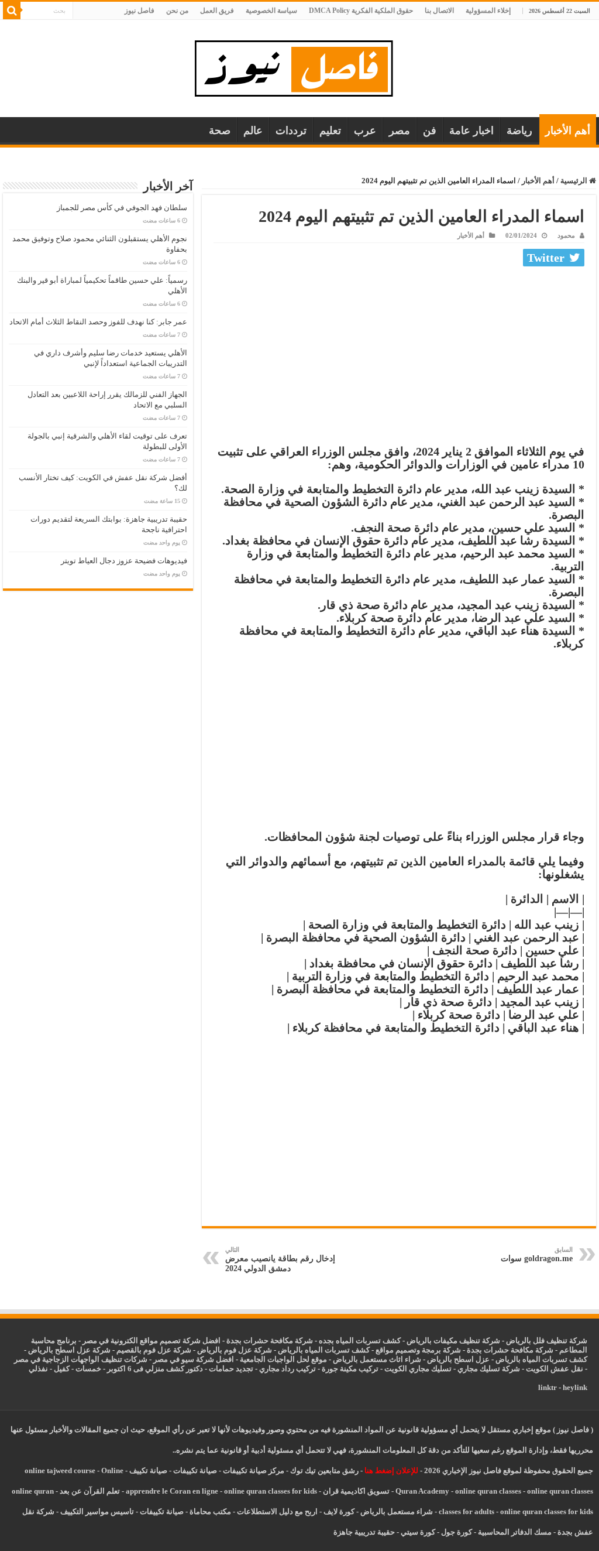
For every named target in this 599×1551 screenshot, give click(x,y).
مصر (399, 130)
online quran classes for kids (270, 1491)
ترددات (291, 130)
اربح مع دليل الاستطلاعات (277, 1511)
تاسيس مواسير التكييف (97, 1511)
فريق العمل (217, 10)
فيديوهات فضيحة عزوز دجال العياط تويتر (124, 560)
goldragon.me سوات (537, 1254)
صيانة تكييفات (195, 1470)
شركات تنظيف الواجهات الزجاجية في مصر (80, 1359)
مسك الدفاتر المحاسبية (515, 1532)
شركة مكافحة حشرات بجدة (510, 1349)
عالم (253, 130)
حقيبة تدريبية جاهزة (364, 1532)
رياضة (519, 130)
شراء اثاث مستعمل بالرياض (377, 1359)
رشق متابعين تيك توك (324, 1470)
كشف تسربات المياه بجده (360, 1340)
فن (429, 130)
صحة (219, 130)
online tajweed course (60, 1470)
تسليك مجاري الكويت (418, 1368)
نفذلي (38, 1368)
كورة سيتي (417, 1532)
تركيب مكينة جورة (350, 1368)
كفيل (62, 1368)
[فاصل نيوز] (300, 66)
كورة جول (455, 1532)
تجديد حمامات (231, 1368)
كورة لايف (338, 1511)
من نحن (177, 10)
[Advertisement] (399, 358)
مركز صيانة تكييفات (253, 1470)
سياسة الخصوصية (271, 10)
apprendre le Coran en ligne (172, 1491)
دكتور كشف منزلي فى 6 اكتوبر (155, 1368)
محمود (566, 235)
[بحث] (11, 10)
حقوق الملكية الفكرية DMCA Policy (361, 10)
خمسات (88, 1368)
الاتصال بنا (439, 10)
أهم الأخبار (567, 130)
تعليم (330, 130)
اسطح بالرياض (451, 1359)
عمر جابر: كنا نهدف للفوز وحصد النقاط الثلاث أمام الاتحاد (98, 321)
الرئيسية (574, 180)
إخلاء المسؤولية (488, 10)
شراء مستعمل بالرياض (396, 1511)
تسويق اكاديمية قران (356, 1491)
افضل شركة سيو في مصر (193, 1359)
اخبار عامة (471, 130)
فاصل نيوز (139, 10)
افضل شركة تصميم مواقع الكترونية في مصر (151, 1340)
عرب (365, 130)
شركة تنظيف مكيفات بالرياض (453, 1340)
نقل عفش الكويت (554, 1368)
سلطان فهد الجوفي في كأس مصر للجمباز (122, 207)
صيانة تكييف (148, 1470)
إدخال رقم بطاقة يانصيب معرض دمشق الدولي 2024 (280, 1259)
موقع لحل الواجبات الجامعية (283, 1359)
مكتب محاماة (210, 1511)
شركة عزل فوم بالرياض (234, 1349)
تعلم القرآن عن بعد (90, 1491)
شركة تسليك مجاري (488, 1368)
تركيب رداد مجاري (287, 1368)
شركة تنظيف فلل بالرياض (546, 1340)
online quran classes (488, 1491)
